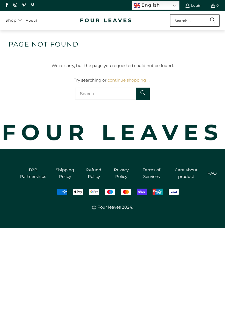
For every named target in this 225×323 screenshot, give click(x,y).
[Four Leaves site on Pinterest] (23, 5)
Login (196, 5)
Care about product (186, 173)
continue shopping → (129, 80)
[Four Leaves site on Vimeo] (32, 5)
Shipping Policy (65, 173)
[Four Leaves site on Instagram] (15, 5)
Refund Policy (93, 173)
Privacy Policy (121, 173)
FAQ (212, 173)
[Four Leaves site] (106, 20)
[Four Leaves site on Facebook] (6, 5)
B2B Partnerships (33, 173)
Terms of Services (151, 173)
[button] (13, 20)
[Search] (213, 21)
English (150, 5)
